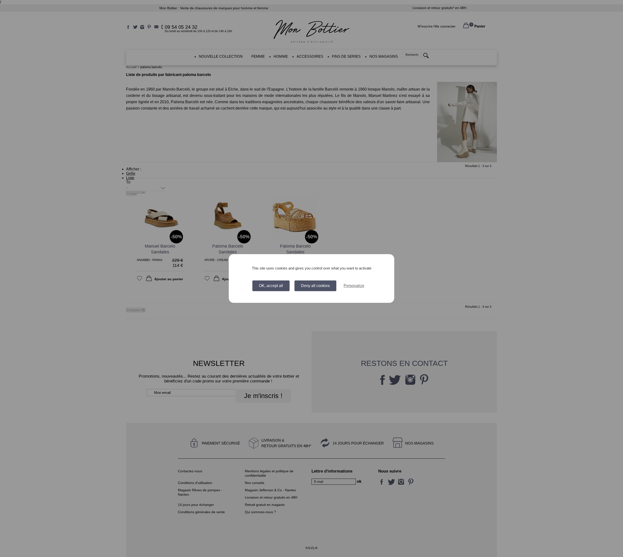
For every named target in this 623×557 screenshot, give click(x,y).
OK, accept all (271, 286)
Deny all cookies (315, 286)
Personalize (354, 286)
